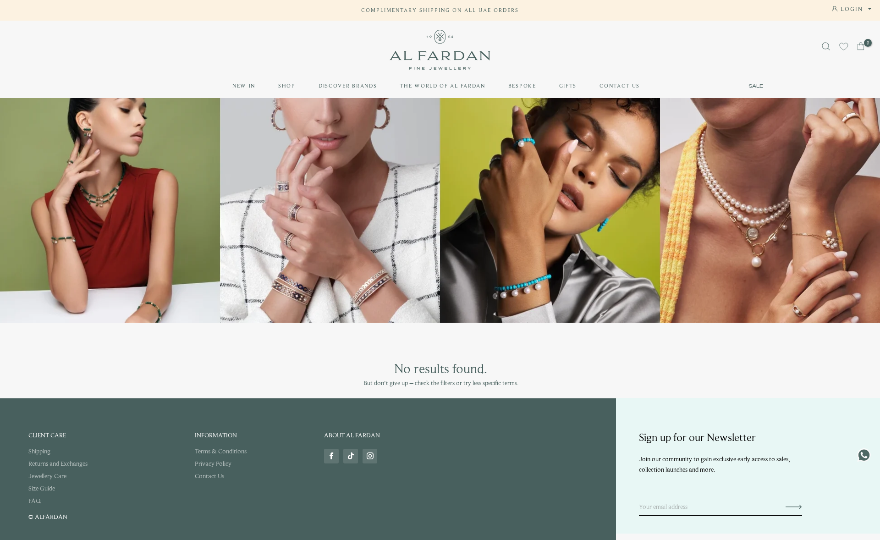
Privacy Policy (213, 463)
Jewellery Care (47, 476)
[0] (861, 46)
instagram (370, 456)
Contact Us (620, 85)
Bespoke (522, 85)
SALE (755, 85)
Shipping (39, 451)
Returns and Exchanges (58, 463)
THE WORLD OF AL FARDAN (442, 85)
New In (243, 85)
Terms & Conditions (221, 451)
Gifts (568, 85)
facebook (331, 456)
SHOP (287, 85)
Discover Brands (348, 85)
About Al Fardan (352, 435)
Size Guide (41, 488)
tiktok (350, 456)
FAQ (34, 500)
